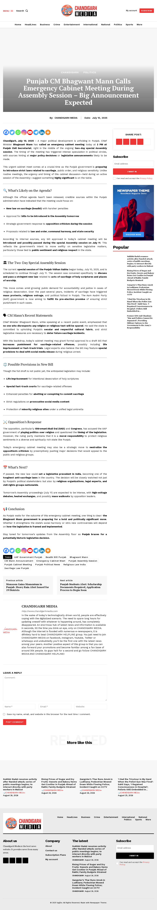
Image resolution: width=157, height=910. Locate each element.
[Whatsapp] (18, 132)
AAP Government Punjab (28, 557)
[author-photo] (14, 793)
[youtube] (44, 659)
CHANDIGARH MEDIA (66, 118)
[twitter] (33, 659)
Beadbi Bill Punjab (56, 557)
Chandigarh (70, 72)
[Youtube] (30, 132)
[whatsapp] (39, 659)
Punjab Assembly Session (83, 561)
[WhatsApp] (140, 142)
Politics (89, 72)
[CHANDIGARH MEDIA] (10, 632)
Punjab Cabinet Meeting (18, 564)
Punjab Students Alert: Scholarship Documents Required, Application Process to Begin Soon (81, 587)
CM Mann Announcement (18, 561)
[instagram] (28, 659)
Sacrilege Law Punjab (16, 568)
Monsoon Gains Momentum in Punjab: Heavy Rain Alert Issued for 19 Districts (27, 587)
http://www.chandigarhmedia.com (39, 611)
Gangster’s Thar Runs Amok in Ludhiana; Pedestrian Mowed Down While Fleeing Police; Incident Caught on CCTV (140, 289)
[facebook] (23, 659)
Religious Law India (74, 564)
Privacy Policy (146, 178)
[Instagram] (24, 132)
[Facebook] (6, 132)
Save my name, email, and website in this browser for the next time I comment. (48, 714)
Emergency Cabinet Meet (50, 561)
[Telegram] (36, 132)
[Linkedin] (42, 132)
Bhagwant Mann (79, 557)
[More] (48, 132)
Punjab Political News (47, 564)
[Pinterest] (133, 142)
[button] (22, 11)
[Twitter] (12, 132)
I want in (132, 172)
